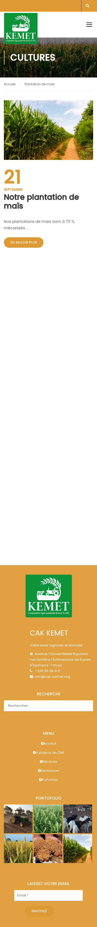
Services (50, 761)
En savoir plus (23, 242)
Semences (50, 770)
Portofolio (50, 779)
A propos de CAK (50, 752)
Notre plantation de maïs (41, 201)
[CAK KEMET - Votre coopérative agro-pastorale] (21, 30)
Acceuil (50, 743)
